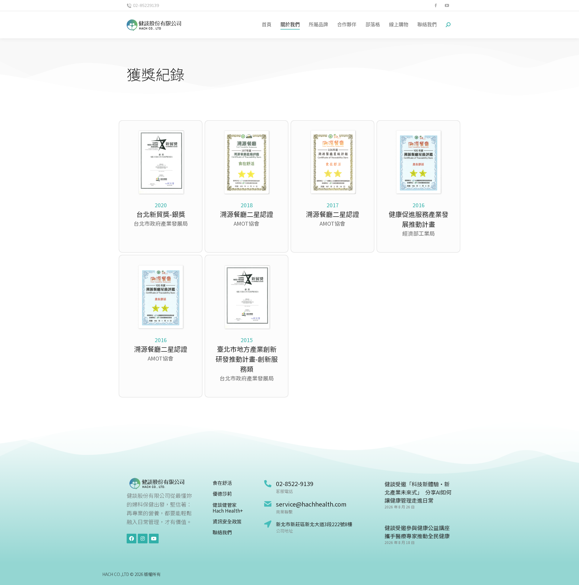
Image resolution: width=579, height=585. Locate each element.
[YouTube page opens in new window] (446, 5)
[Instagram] (142, 538)
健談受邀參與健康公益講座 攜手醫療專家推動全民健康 (417, 532)
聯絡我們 (222, 532)
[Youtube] (154, 538)
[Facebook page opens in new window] (435, 5)
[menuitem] (266, 25)
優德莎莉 (222, 494)
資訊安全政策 (227, 521)
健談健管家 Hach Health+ (228, 507)
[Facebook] (131, 538)
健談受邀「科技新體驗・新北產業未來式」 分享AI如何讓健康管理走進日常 (417, 492)
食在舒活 (222, 483)
